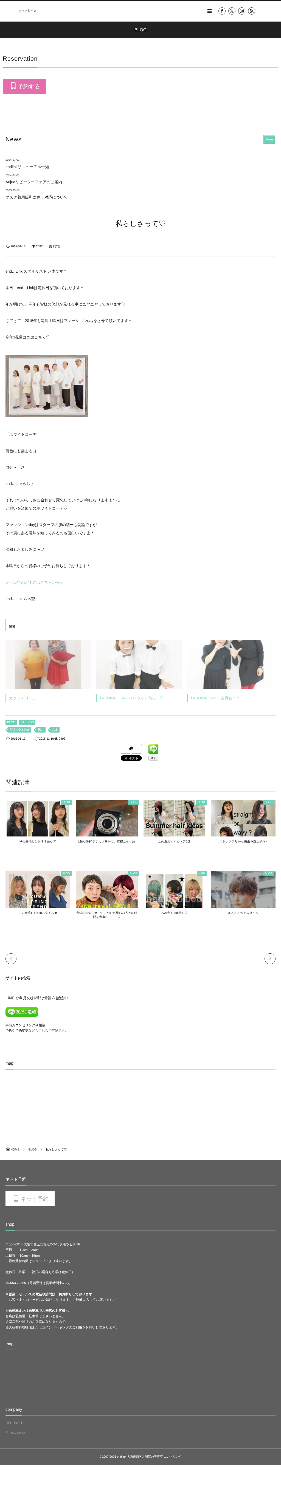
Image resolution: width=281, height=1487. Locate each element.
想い (41, 729)
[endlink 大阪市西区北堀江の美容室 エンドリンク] (27, 10)
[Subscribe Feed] (251, 11)
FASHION (27, 722)
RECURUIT (14, 1423)
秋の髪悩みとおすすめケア (37, 841)
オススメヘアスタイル (243, 913)
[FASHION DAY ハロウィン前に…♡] (139, 664)
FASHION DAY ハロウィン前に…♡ (132, 698)
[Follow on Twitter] (231, 11)
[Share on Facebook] (222, 11)
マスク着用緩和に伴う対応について (36, 197)
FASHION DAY (20, 729)
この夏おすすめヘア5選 (174, 841)
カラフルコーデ (22, 698)
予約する (29, 87)
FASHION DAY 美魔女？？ (215, 698)
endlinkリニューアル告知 (27, 167)
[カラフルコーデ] (48, 664)
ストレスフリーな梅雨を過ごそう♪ (243, 841)
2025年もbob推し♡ (174, 913)
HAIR (201, 873)
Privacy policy (15, 1432)
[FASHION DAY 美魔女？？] (230, 664)
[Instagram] (241, 11)
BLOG (11, 722)
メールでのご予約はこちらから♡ (34, 582)
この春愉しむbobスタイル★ (37, 913)
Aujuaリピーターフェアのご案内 (33, 182)
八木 (55, 729)
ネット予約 (34, 1199)
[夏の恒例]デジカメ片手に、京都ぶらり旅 (106, 841)
